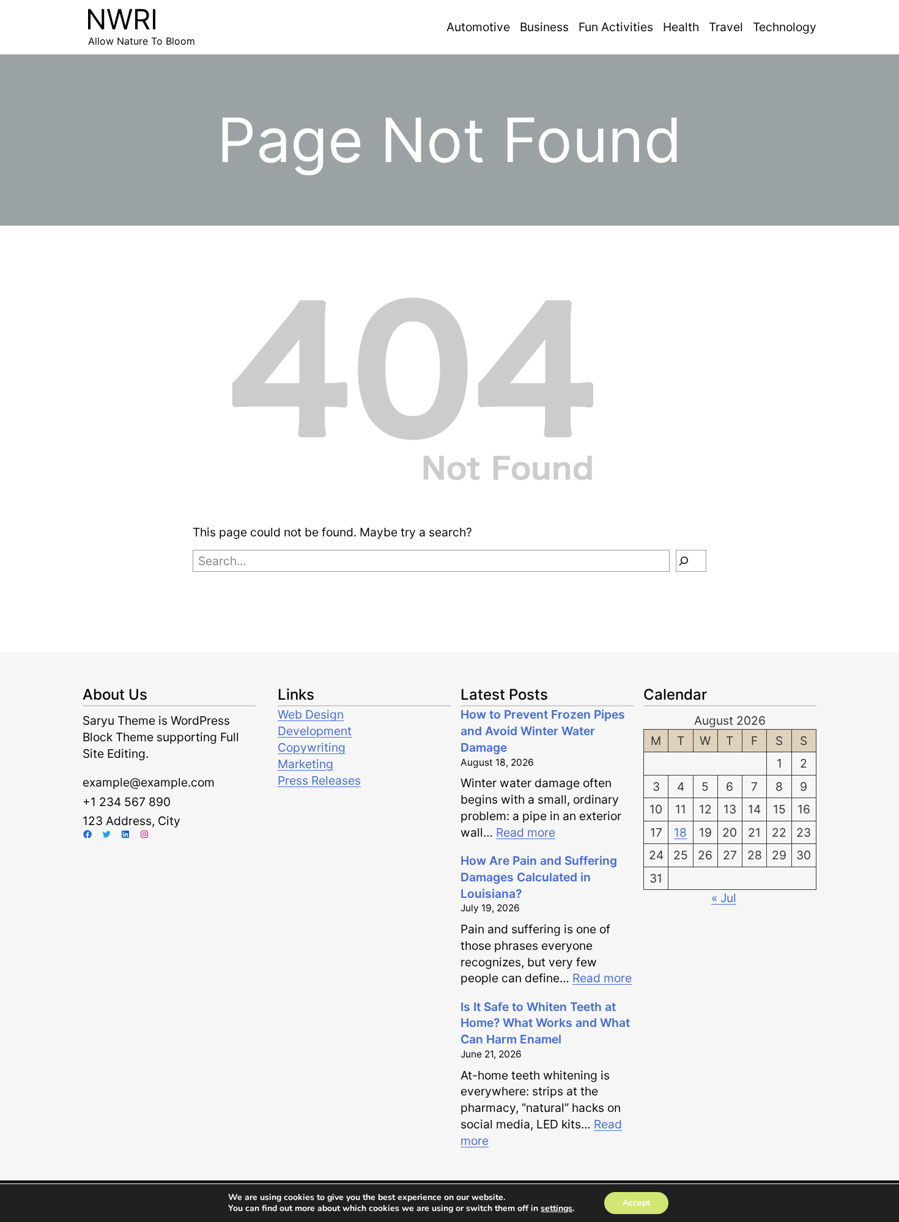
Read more (525, 832)
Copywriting (312, 747)
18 (680, 832)
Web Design (311, 714)
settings (556, 1208)
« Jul (723, 898)
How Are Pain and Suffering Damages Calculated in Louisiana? (539, 877)
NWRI (122, 19)
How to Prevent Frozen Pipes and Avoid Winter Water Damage (543, 731)
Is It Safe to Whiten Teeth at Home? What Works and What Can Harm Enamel (545, 1023)
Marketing (305, 764)
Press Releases (319, 780)
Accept (636, 1203)
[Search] (691, 561)
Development (315, 731)
